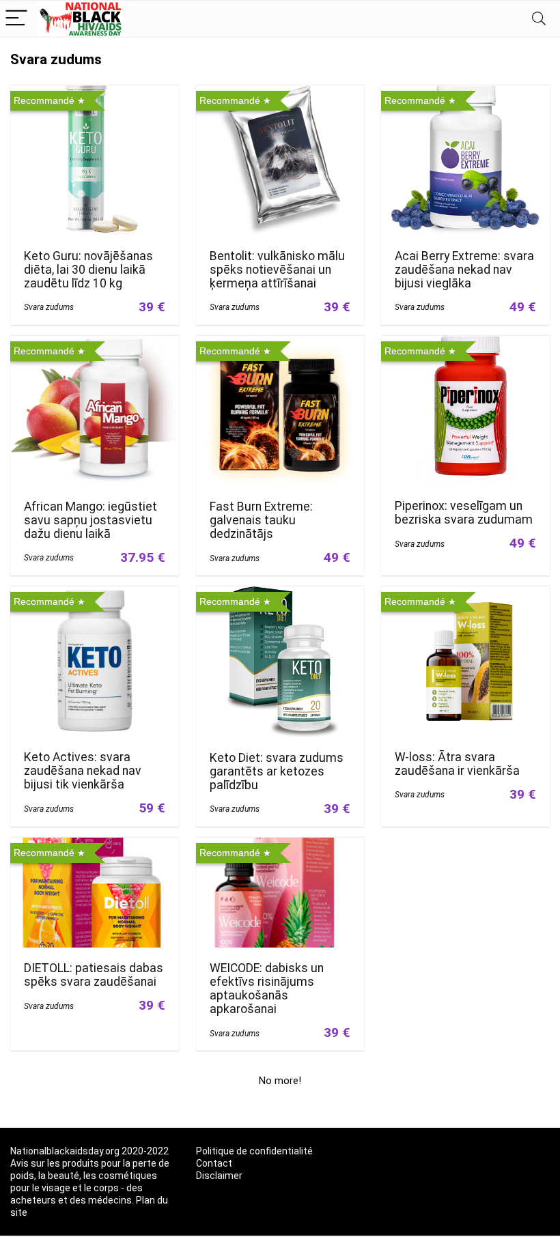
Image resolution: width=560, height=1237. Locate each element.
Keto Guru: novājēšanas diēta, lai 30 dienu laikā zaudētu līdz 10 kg (88, 269)
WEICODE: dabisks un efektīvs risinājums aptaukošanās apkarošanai (267, 988)
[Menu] (16, 19)
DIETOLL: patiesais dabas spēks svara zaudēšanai (93, 975)
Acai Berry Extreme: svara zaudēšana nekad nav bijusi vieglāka (464, 269)
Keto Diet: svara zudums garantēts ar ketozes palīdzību (277, 771)
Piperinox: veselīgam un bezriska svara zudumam (464, 512)
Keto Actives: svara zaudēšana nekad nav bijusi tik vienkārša (82, 770)
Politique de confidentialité (254, 1151)
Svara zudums (49, 307)
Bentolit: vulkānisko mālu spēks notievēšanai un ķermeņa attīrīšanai (277, 269)
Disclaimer (219, 1175)
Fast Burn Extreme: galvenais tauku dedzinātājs (261, 520)
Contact (214, 1163)
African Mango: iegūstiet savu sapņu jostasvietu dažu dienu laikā (90, 520)
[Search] (538, 19)
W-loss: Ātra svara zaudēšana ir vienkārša (457, 764)
